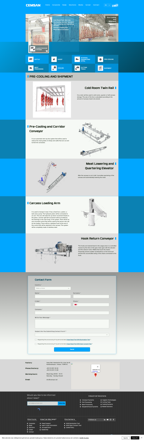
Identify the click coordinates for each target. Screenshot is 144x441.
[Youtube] (108, 420)
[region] (37, 59)
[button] (72, 5)
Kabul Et (135, 438)
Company (39, 309)
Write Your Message (42, 317)
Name (37, 293)
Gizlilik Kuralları (84, 438)
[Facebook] (113, 420)
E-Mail (37, 301)
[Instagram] (110, 420)
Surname (77, 293)
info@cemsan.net (52, 379)
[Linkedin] (105, 420)
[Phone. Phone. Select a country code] (76, 304)
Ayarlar (126, 438)
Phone (76, 301)
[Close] (141, 437)
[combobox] (53, 288)
